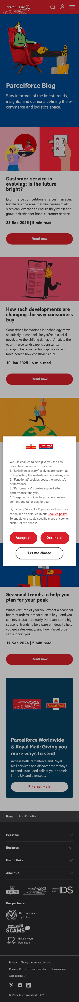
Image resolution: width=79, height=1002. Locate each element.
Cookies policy (57, 514)
